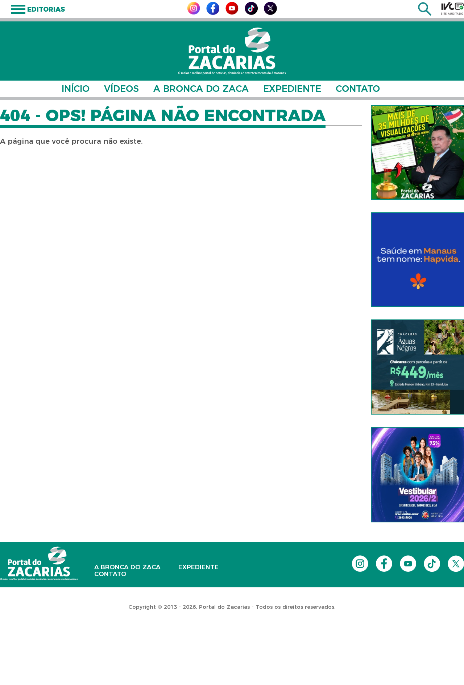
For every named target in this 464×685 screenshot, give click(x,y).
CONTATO (358, 88)
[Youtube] (232, 12)
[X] (270, 12)
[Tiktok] (251, 12)
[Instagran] (193, 12)
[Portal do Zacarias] (232, 51)
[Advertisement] (132, 638)
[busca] (424, 13)
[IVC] (452, 8)
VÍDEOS (121, 88)
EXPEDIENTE (292, 88)
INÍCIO (76, 88)
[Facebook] (212, 12)
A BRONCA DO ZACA (201, 88)
